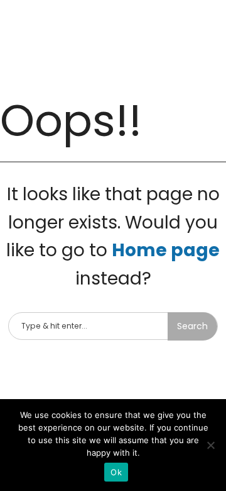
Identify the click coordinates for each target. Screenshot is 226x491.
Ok (116, 472)
